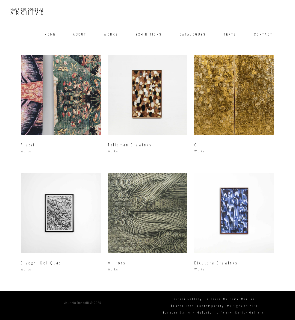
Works (26, 151)
